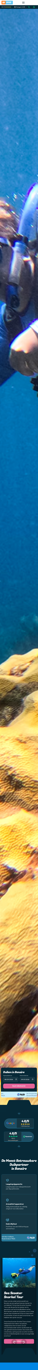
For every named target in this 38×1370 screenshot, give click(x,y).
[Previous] (14, 1342)
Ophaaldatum (7, 1075)
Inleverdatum (24, 1075)
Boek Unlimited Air (19, 1086)
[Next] (24, 1342)
